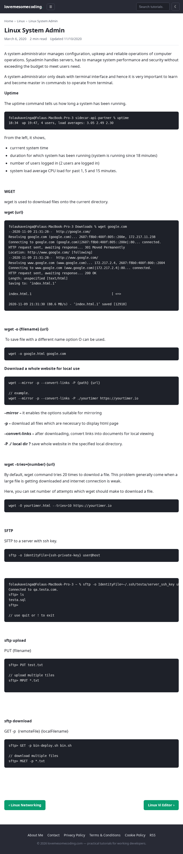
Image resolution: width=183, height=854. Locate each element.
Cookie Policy (135, 835)
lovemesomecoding (23, 6)
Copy (171, 115)
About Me (35, 835)
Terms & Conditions (105, 835)
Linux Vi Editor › (161, 805)
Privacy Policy (74, 835)
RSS (153, 835)
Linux (21, 21)
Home (8, 21)
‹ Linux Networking (25, 805)
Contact (53, 835)
